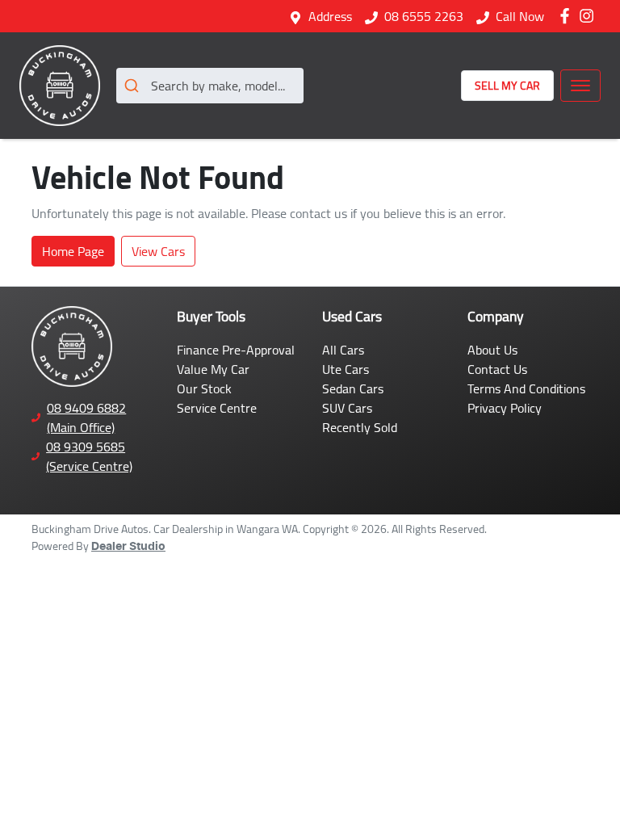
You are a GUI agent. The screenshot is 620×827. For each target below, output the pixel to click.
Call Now (520, 16)
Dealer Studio (128, 546)
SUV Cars (347, 408)
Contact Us (497, 369)
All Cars (343, 350)
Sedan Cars (352, 388)
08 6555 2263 (423, 16)
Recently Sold (359, 427)
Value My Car (213, 369)
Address (330, 16)
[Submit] (133, 85)
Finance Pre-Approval (236, 350)
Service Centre (217, 408)
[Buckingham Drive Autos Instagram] (590, 15)
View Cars (158, 251)
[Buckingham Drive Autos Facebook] (568, 15)
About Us (492, 350)
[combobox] (210, 85)
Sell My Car (507, 85)
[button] (580, 85)
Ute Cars (345, 369)
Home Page (73, 251)
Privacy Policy (504, 408)
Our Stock (204, 388)
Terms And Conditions (526, 388)
